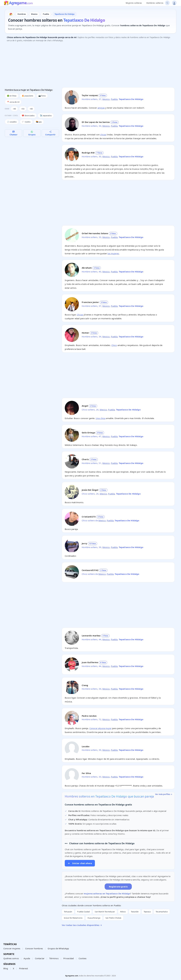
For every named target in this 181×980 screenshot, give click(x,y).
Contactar (39, 958)
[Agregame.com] (11, 14)
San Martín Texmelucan (105, 911)
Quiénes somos (11, 958)
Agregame (21, 3)
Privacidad (68, 958)
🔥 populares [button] (27, 95)
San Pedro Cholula (113, 918)
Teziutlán (135, 911)
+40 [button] (14, 108)
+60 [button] (31, 108)
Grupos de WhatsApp (58, 948)
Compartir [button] (50, 134)
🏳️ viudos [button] (26, 121)
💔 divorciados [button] (28, 115)
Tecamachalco (162, 911)
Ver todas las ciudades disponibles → (82, 925)
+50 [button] (22, 108)
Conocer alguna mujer (100, 728)
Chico (114, 345)
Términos (53, 958)
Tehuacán (68, 911)
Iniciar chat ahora (80, 863)
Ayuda (27, 958)
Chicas (80, 314)
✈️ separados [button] (46, 115)
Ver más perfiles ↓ (163, 794)
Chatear (13, 134)
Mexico (106, 99)
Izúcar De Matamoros (73, 918)
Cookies (82, 958)
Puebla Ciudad (83, 911)
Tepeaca (147, 911)
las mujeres (113, 253)
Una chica (100, 418)
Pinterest (23, 968)
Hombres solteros (154, 3)
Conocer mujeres (11, 948)
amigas (101, 107)
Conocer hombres (34, 948)
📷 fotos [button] (42, 95)
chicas (103, 134)
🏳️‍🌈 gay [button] (39, 121)
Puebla (114, 99)
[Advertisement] (89, 65)
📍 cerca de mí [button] (13, 102)
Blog (5, 968)
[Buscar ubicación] (167, 3)
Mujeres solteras (134, 3)
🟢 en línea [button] (11, 95)
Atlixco (123, 911)
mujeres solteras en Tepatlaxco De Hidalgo (107, 893)
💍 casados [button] (12, 121)
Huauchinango (94, 918)
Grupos (31, 134)
